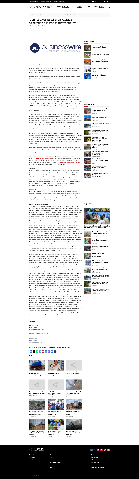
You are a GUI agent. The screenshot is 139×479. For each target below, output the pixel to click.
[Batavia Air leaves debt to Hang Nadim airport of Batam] (37, 385)
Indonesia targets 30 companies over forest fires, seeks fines (74, 433)
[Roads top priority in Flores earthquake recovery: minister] (87, 62)
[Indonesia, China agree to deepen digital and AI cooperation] (87, 168)
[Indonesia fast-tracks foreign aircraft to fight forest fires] (87, 132)
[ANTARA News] (35, 7)
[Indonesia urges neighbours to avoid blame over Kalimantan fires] (87, 153)
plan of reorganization (64, 347)
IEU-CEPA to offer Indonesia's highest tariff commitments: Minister (100, 146)
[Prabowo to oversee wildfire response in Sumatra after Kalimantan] (87, 234)
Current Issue (49, 7)
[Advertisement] (97, 29)
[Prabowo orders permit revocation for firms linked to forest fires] (97, 216)
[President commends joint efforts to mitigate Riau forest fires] (56, 424)
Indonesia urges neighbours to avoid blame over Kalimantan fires (100, 153)
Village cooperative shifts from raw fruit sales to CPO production (73, 413)
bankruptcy (52, 347)
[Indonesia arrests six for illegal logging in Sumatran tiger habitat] (87, 111)
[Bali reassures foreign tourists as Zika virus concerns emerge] (87, 125)
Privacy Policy (95, 460)
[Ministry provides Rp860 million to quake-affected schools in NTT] (56, 404)
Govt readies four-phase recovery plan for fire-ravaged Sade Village (36, 413)
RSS (92, 470)
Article (90, 6)
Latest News (42, 1)
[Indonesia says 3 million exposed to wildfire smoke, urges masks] (87, 270)
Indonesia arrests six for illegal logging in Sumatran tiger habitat (100, 110)
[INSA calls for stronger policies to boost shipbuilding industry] (37, 365)
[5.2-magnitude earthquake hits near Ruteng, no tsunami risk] (87, 263)
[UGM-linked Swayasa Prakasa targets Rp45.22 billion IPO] (87, 76)
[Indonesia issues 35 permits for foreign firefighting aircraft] (74, 385)
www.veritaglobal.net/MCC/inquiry (70, 162)
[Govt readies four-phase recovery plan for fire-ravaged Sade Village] (37, 404)
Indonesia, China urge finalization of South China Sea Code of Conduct (99, 117)
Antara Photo (62, 1)
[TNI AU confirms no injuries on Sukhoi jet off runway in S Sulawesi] (37, 424)
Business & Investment (65, 7)
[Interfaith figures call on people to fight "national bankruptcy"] (56, 385)
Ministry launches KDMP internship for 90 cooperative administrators (100, 68)
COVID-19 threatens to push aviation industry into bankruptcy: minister (55, 373)
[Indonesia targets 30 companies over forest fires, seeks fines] (74, 424)
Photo (96, 6)
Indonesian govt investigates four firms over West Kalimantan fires (100, 175)
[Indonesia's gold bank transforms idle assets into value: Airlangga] (87, 139)
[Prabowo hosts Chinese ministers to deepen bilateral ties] (87, 161)
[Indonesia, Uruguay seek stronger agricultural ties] (87, 48)
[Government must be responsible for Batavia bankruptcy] (74, 365)
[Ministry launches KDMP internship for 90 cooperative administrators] (87, 69)
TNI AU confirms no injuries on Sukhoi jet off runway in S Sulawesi (37, 433)
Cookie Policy (95, 462)
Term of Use (94, 457)
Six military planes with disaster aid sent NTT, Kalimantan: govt (98, 255)
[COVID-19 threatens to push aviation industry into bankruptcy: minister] (56, 365)
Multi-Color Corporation (39, 347)
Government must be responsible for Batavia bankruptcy (72, 373)
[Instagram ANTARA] (98, 1)
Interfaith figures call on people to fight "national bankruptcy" (54, 393)
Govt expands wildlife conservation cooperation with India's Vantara (99, 240)
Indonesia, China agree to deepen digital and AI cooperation (99, 167)
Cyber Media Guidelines (97, 467)
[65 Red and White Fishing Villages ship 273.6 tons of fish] (87, 55)
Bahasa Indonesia (34, 1)
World (59, 6)
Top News (56, 1)
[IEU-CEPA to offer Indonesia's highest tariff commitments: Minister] (87, 146)
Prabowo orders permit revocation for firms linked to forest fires (97, 227)
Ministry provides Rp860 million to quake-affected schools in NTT (55, 413)
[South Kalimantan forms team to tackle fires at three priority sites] (87, 248)
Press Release (101, 7)
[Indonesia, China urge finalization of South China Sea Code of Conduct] (87, 118)
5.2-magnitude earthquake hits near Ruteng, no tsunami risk (100, 262)
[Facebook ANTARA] (93, 1)
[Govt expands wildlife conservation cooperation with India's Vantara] (87, 241)
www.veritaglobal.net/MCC (44, 158)
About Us (93, 465)
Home (44, 6)
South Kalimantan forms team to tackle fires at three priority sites (100, 248)
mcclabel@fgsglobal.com (36, 329)
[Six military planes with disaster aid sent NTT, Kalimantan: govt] (87, 255)
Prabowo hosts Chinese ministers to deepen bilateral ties (100, 160)
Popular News (49, 1)
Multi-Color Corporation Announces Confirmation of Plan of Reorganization (66, 15)
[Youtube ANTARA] (101, 1)
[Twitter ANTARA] (96, 1)
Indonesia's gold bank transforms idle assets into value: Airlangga (99, 139)
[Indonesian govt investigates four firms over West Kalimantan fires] (87, 175)
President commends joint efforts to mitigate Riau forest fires (55, 433)
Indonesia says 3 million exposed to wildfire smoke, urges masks (99, 269)
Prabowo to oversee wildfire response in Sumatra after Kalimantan (100, 233)
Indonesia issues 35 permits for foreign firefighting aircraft (73, 393)
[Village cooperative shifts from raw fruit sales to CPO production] (74, 404)
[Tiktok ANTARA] (104, 1)
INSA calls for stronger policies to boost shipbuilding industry (35, 373)
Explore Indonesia (79, 7)
